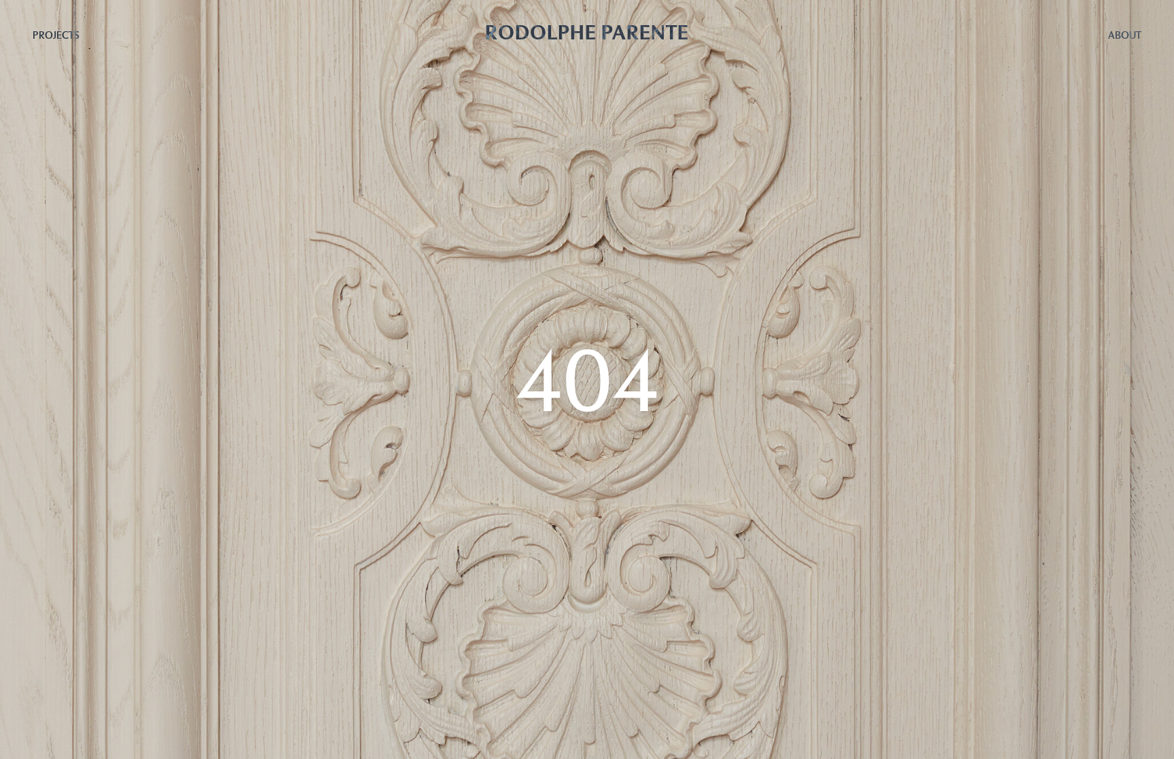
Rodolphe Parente (587, 32)
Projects (56, 35)
